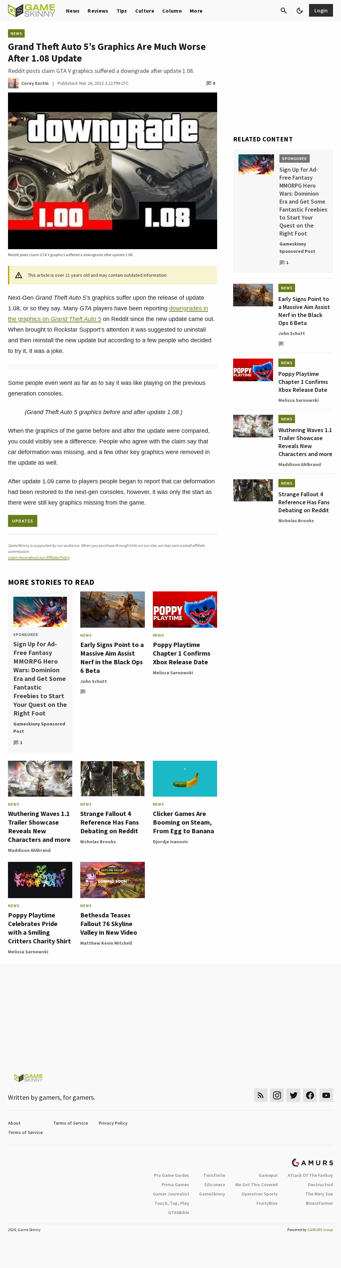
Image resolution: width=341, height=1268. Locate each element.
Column (172, 10)
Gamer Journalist (171, 1194)
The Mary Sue (319, 1194)
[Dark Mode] (299, 10)
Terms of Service (70, 1123)
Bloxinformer (319, 1203)
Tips (122, 10)
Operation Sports (259, 1194)
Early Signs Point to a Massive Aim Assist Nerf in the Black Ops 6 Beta (112, 657)
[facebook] (310, 1095)
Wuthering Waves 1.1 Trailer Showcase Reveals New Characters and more (39, 826)
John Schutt (93, 681)
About (14, 1123)
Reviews (98, 10)
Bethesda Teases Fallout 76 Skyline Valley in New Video (108, 923)
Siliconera (214, 1185)
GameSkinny (212, 1194)
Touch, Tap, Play (172, 1203)
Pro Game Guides (171, 1175)
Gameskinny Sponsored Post (39, 727)
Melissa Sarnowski (173, 673)
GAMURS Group (320, 1229)
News (73, 10)
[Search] (283, 10)
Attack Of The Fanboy (310, 1175)
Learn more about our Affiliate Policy (39, 557)
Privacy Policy (113, 1123)
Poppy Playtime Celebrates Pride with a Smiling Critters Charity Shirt (39, 928)
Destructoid (320, 1185)
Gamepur (268, 1175)
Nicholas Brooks (98, 842)
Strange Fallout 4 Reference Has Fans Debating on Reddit (109, 822)
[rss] (260, 1095)
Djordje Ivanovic (170, 842)
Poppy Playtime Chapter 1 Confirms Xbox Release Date (181, 653)
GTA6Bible (178, 1212)
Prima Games (175, 1185)
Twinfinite (214, 1175)
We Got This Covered (256, 1185)
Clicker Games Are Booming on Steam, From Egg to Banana (183, 822)
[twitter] (293, 1095)
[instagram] (277, 1095)
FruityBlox (267, 1203)
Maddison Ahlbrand (29, 850)
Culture (144, 10)
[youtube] (326, 1095)
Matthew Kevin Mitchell (106, 943)
